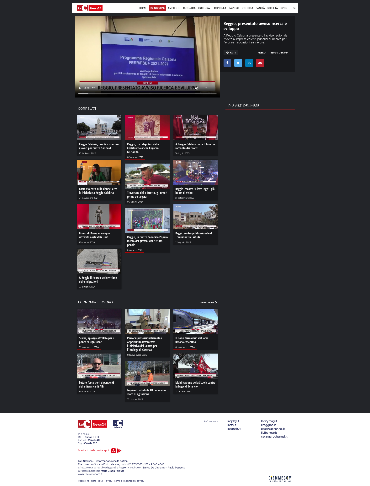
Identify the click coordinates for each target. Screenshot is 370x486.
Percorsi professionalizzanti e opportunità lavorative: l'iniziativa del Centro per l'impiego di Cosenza (144, 344)
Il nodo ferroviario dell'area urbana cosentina (191, 340)
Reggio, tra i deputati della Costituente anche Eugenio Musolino (143, 148)
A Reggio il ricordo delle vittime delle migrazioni (98, 280)
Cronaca (189, 8)
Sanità (260, 8)
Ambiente (174, 8)
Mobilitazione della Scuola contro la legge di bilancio (195, 384)
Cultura (204, 8)
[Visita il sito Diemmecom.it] (280, 483)
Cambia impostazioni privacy (129, 480)
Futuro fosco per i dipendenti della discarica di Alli (96, 384)
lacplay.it (233, 421)
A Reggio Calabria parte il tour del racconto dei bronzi (195, 146)
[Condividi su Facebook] (227, 64)
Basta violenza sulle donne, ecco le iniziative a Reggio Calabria (98, 191)
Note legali (97, 480)
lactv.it (231, 425)
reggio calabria (279, 52)
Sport (285, 8)
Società (272, 8)
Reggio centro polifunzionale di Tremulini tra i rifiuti (194, 235)
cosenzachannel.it (273, 429)
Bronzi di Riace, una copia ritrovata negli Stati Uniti (94, 235)
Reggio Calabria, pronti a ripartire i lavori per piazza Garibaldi (99, 146)
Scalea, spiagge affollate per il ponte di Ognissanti (96, 340)
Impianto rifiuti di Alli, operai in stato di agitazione (146, 392)
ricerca (262, 52)
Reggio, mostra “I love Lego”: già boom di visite (194, 191)
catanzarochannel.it (274, 436)
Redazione (83, 480)
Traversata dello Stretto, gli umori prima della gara (147, 195)
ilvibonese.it (269, 432)
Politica (247, 8)
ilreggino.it (268, 425)
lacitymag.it (269, 421)
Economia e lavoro (226, 8)
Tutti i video (207, 302)
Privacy (108, 480)
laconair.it (234, 429)
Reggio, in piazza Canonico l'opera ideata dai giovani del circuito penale (147, 241)
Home (142, 8)
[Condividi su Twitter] (237, 64)
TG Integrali (157, 8)
